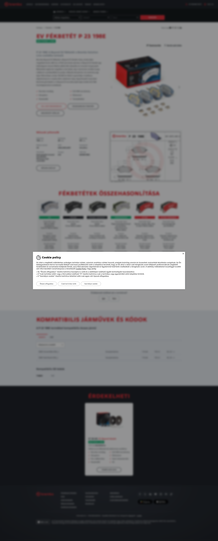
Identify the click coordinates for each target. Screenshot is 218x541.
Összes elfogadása (46, 284)
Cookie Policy (81, 269)
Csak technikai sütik (68, 284)
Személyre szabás (90, 284)
